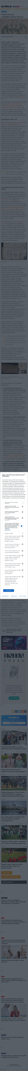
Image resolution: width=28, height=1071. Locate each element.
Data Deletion (5, 596)
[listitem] (14, 503)
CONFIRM (8, 590)
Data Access (14, 596)
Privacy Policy (22, 596)
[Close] (24, 475)
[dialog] (14, 535)
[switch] (22, 506)
